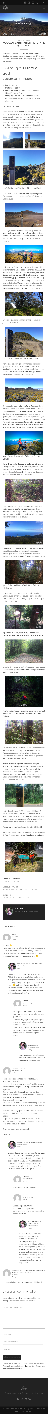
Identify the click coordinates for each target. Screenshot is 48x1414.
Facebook (30, 835)
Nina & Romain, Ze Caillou (26, 911)
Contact (28, 1411)
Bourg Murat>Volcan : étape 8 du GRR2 (21, 890)
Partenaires (8, 11)
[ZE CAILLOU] (5, 8)
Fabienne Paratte (18, 1068)
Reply (14, 939)
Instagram (41, 835)
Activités (7, 898)
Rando (26, 898)
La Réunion (17, 898)
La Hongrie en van (11, 882)
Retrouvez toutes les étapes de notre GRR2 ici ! (22, 827)
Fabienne (26, 1176)
